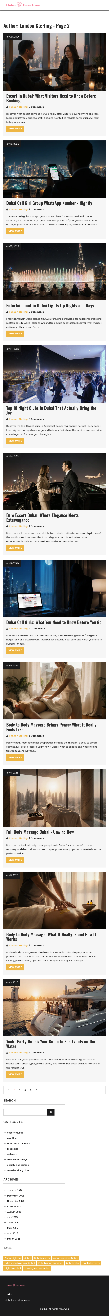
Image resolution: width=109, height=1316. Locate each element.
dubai (27, 1258)
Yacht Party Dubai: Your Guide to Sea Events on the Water (50, 1043)
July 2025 (12, 1217)
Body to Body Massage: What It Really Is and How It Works (51, 936)
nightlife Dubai (13, 1268)
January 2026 (15, 1190)
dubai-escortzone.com (18, 1300)
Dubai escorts (42, 1258)
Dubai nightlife (13, 1258)
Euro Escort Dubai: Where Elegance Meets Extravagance (42, 517)
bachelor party (91, 1263)
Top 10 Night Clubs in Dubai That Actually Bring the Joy (51, 410)
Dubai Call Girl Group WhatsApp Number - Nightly (49, 203)
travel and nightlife (18, 1170)
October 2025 (14, 1206)
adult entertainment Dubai (20, 1263)
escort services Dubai (65, 1258)
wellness (12, 1154)
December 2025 (15, 1196)
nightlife (11, 1138)
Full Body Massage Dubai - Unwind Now (40, 832)
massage (12, 1149)
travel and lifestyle (17, 1159)
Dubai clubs (72, 1263)
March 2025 (13, 1239)
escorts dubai (15, 1133)
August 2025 (14, 1212)
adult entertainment (18, 1143)
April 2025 (12, 1233)
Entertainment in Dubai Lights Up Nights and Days (50, 305)
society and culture (18, 1165)
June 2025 (13, 1222)
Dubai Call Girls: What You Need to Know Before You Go (53, 622)
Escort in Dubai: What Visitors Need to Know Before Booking (51, 98)
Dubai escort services (50, 1263)
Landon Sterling (18, 107)
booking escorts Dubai (36, 1268)
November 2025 (16, 1201)
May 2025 (12, 1228)
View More (15, 128)
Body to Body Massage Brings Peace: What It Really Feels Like (51, 726)
